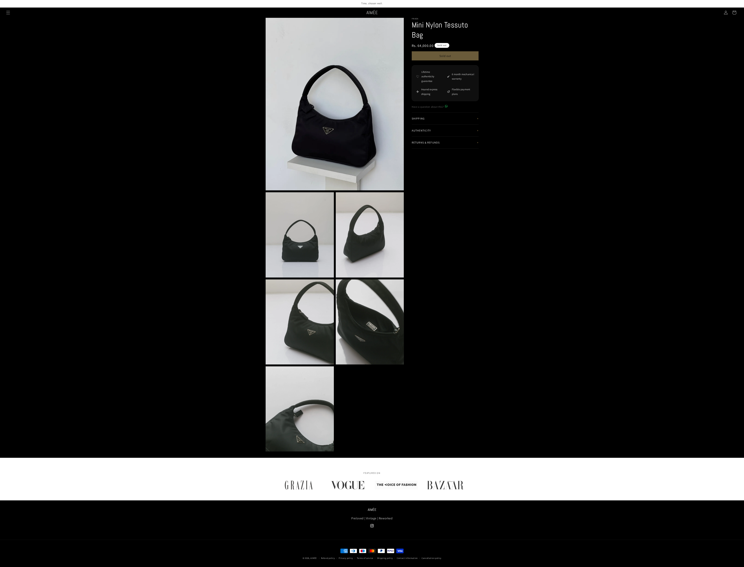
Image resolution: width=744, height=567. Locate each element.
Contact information (407, 558)
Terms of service (365, 558)
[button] (8, 12)
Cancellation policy (431, 558)
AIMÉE (313, 558)
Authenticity (421, 130)
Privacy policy (346, 558)
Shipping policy (385, 558)
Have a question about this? (427, 106)
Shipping (418, 118)
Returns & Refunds (426, 142)
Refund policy (328, 558)
